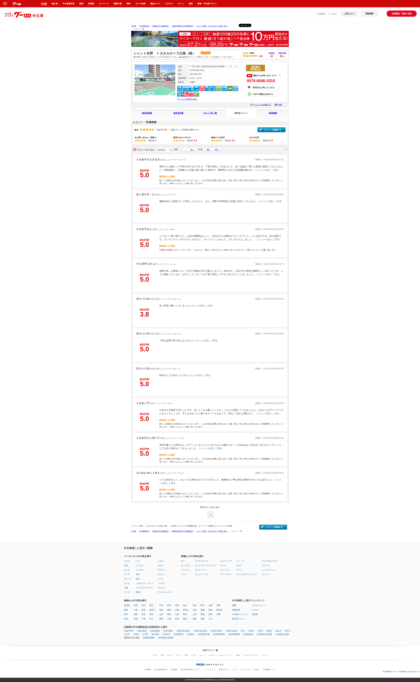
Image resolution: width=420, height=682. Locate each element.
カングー (266, 574)
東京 (151, 605)
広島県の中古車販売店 (160, 26)
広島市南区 (155, 631)
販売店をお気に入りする (263, 87)
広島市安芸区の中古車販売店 (182, 26)
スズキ (127, 574)
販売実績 (273, 113)
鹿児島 (219, 610)
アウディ (161, 570)
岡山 (195, 605)
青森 (126, 610)
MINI (138, 579)
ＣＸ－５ (240, 561)
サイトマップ (245, 669)
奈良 (185, 605)
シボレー (161, 561)
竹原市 (251, 631)
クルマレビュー (259, 605)
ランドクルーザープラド (205, 565)
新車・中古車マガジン (207, 3)
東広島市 (155, 634)
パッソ (184, 574)
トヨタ (127, 561)
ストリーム (225, 570)
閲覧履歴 (369, 13)
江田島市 (191, 634)
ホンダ (127, 570)
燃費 (234, 605)
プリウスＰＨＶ (202, 561)
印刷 (280, 105)
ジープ (160, 579)
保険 (191, 3)
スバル (127, 583)
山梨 (161, 614)
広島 (195, 610)
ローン (181, 3)
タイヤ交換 (140, 3)
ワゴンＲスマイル (269, 561)
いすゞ (139, 561)
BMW (138, 592)
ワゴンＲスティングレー (247, 574)
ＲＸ (183, 561)
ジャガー (161, 583)
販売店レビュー (241, 113)
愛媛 (203, 610)
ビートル (266, 565)
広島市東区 (142, 631)
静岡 (169, 610)
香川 (203, 605)
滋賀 (177, 605)
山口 (195, 614)
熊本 (210, 614)
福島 (136, 614)
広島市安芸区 (216, 631)
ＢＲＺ (239, 565)
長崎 (210, 610)
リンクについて (209, 669)
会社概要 (147, 669)
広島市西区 (168, 631)
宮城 (126, 619)
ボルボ (160, 565)
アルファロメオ (164, 592)
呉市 (243, 631)
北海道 (127, 605)
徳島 (195, 619)
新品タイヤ (155, 3)
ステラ (239, 570)
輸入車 (55, 3)
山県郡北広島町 (282, 634)
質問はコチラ (224, 669)
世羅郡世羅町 (149, 638)
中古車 (133, 26)
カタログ (169, 3)
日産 (126, 565)
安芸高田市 (179, 634)
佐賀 (210, 605)
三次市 (127, 634)
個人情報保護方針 (160, 669)
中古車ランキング (240, 614)
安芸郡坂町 (248, 634)
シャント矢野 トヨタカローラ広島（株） (212, 26)
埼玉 (144, 614)
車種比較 (236, 610)
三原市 (260, 631)
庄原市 (136, 634)
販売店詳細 (147, 113)
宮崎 (218, 605)
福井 (161, 610)
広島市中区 (129, 631)
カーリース (104, 3)
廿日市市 (166, 634)
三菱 (126, 588)
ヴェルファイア (202, 574)
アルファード (201, 570)
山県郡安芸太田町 (264, 634)
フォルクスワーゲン (144, 588)
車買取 (91, 3)
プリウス (185, 570)
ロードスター (226, 574)
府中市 (288, 631)
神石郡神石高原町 (166, 638)
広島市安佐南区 (183, 631)
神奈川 (152, 610)
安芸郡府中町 (204, 634)
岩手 (126, 614)
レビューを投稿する (262, 105)
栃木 (144, 605)
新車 (81, 3)
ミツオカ (140, 570)
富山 (151, 619)
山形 (136, 610)
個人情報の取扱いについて (190, 669)
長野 (161, 619)
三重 (169, 619)
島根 (185, 619)
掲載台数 (282, 53)
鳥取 (185, 614)
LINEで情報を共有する (263, 94)
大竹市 (145, 634)
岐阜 (169, 605)
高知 (203, 614)
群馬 (144, 610)
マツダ (127, 592)
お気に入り (349, 13)
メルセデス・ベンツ (144, 583)
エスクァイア (226, 561)
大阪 (177, 614)
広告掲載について (269, 669)
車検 (129, 3)
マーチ (223, 565)
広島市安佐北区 (200, 631)
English (321, 13)
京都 (177, 610)
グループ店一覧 (210, 113)
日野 (138, 574)
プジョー (161, 588)
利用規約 (174, 669)
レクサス (140, 565)
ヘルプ (334, 13)
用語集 (255, 614)
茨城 (136, 619)
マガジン (256, 610)
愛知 (169, 614)
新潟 (151, 614)
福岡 (203, 619)
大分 (210, 619)
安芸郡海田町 (219, 634)
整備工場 (118, 3)
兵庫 (177, 619)
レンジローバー (268, 570)
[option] (210, 40)
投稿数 (271, 53)
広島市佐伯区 (231, 631)
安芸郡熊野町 (234, 634)
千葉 (144, 619)
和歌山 (186, 610)
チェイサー (186, 565)
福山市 (278, 631)
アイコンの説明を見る (187, 99)
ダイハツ (128, 579)
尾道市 (269, 631)
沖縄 (218, 614)
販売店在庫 (178, 113)
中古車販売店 (144, 26)
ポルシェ (161, 574)
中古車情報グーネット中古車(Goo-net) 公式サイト (401, 671)
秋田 (136, 605)
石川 (161, 605)
